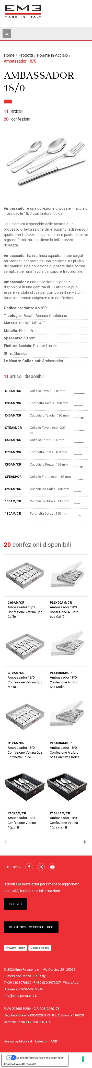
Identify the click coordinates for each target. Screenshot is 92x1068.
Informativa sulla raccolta (20, 1063)
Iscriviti (15, 904)
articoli (13, 111)
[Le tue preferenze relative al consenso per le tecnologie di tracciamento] (83, 1059)
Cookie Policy (39, 948)
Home (9, 55)
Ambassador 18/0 (20, 61)
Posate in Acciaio (52, 55)
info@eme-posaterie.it (20, 996)
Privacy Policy (15, 948)
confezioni (17, 119)
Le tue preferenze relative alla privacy (40, 1057)
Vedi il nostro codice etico (31, 927)
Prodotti (25, 55)
